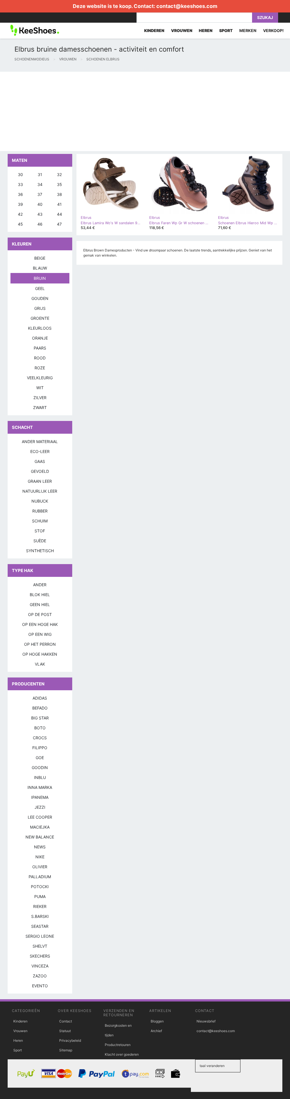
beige (39, 258)
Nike (39, 856)
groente (40, 318)
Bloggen (157, 1021)
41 (59, 204)
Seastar (39, 926)
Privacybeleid (70, 1040)
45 (20, 224)
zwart (40, 407)
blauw (40, 268)
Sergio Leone (39, 936)
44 (59, 214)
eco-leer (40, 451)
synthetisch (40, 550)
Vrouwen (20, 1031)
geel (40, 288)
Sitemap (65, 1050)
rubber (40, 511)
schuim (40, 520)
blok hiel (40, 594)
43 (39, 214)
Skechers (40, 956)
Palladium (40, 876)
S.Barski (40, 916)
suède (39, 540)
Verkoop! (273, 30)
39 (20, 204)
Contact (65, 1021)
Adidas (40, 698)
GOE (40, 757)
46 (39, 224)
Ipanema (39, 797)
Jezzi (40, 807)
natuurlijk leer (39, 491)
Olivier (39, 866)
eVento (40, 985)
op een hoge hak (40, 624)
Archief (156, 1031)
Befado (40, 708)
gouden (39, 298)
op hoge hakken (39, 654)
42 (20, 214)
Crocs (40, 737)
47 (59, 224)
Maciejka (40, 827)
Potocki (40, 886)
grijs (40, 308)
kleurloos (40, 328)
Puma (40, 896)
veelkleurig (40, 377)
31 (40, 174)
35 (59, 184)
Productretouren (118, 1045)
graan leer (40, 481)
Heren (18, 1040)
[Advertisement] (145, 111)
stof (40, 530)
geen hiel (40, 604)
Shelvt (40, 946)
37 (39, 194)
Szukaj (265, 17)
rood (40, 357)
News (40, 846)
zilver (39, 397)
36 (20, 194)
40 (39, 204)
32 (59, 174)
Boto (40, 727)
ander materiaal (40, 441)
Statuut (65, 1031)
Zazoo (40, 975)
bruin (40, 278)
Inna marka (39, 787)
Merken (247, 30)
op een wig (40, 634)
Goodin (40, 767)
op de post (40, 614)
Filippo (39, 747)
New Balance (39, 837)
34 (39, 184)
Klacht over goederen (122, 1054)
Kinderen (20, 1021)
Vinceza (39, 966)
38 (59, 194)
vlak (40, 664)
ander (39, 584)
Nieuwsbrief (206, 1021)
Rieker (39, 906)
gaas (40, 461)
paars (40, 348)
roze (40, 367)
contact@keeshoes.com (186, 6)
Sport (17, 1050)
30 (20, 174)
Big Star (40, 717)
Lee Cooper (40, 817)
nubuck (39, 501)
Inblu (40, 777)
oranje (40, 338)
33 (20, 184)
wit (40, 387)
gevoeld (40, 471)
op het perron (40, 644)
